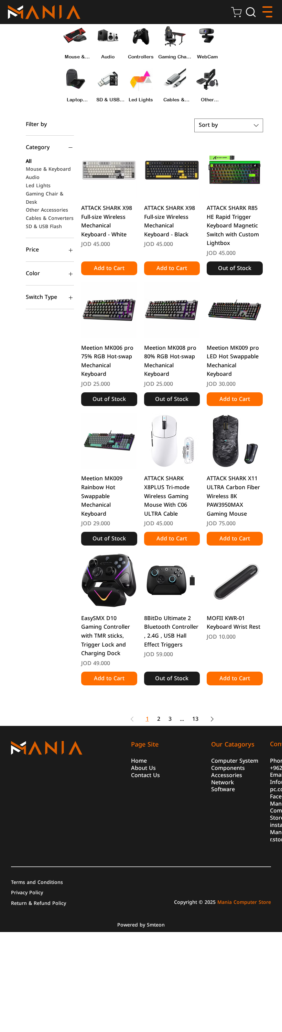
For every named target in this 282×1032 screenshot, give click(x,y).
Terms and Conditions (37, 882)
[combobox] (228, 125)
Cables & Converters (50, 218)
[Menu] (267, 12)
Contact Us (145, 775)
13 (195, 719)
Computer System (234, 760)
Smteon (156, 925)
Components (228, 767)
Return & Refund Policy (38, 903)
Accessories (226, 775)
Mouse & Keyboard (48, 169)
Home (139, 760)
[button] (251, 12)
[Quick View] (109, 170)
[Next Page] (212, 719)
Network (222, 782)
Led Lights (38, 186)
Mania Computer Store (244, 902)
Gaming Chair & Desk (44, 198)
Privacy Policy (27, 892)
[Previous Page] (132, 719)
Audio (33, 177)
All (29, 161)
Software (223, 789)
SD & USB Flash (44, 227)
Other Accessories (47, 210)
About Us (143, 767)
